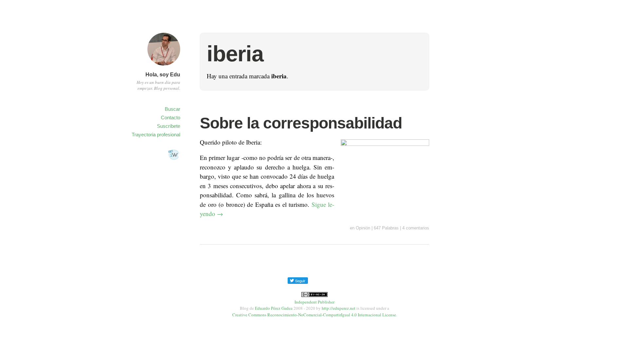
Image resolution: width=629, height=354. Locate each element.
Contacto (170, 117)
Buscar (172, 109)
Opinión (363, 228)
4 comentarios (415, 228)
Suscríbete (168, 126)
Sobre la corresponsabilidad (301, 123)
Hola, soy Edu (162, 74)
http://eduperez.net (338, 308)
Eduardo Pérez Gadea (274, 308)
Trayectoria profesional (156, 134)
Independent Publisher (314, 302)
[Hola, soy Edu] (163, 66)
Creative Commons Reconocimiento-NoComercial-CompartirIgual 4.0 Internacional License (314, 315)
